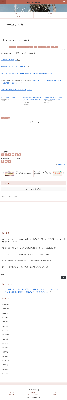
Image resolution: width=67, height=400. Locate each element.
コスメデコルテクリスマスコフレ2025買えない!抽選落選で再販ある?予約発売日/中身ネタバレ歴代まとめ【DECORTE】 (33, 240)
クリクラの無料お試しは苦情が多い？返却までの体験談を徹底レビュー (24, 289)
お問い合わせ (12, 394)
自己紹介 (33, 392)
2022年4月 (5, 373)
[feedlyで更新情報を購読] (6, 161)
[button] (54, 47)
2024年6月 (5, 317)
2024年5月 (5, 322)
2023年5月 (5, 352)
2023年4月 (5, 356)
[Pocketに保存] (38, 47)
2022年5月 (5, 369)
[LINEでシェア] (46, 47)
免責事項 (55, 394)
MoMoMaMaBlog (33, 2)
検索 (2, 274)
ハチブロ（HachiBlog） (9, 60)
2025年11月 (5, 304)
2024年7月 (5, 313)
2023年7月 (5, 343)
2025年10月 (5, 309)
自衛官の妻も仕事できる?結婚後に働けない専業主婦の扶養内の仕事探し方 (32, 99)
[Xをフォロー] (2, 161)
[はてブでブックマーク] (29, 47)
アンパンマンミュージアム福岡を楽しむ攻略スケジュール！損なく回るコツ (27, 254)
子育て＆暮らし (6, 118)
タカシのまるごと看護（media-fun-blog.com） (16, 90)
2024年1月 (5, 330)
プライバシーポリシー (33, 394)
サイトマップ (55, 392)
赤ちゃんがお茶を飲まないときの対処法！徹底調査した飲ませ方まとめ (25, 267)
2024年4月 (5, 326)
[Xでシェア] (12, 47)
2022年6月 (5, 365)
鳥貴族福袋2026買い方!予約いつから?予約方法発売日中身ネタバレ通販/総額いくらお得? (31, 248)
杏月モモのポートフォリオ (8, 97)
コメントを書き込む (33, 189)
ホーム (12, 392)
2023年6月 (5, 348)
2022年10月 (5, 360)
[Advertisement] (33, 31)
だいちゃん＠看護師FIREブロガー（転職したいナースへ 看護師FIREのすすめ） (27, 73)
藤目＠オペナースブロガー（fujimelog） (14, 67)
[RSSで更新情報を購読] (9, 161)
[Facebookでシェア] (21, 47)
